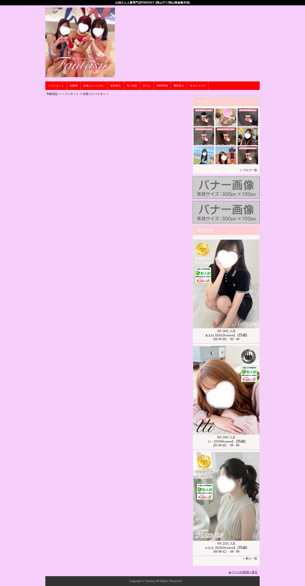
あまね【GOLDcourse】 (220, 335)
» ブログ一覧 (248, 170)
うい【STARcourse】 (221, 441)
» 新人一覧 (250, 558)
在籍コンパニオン (94, 85)
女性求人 (115, 85)
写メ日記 (132, 85)
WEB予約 (162, 85)
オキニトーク (198, 85)
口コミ (147, 85)
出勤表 (74, 85)
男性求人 (178, 85)
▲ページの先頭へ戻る (242, 572)
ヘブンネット (56, 85)
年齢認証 (52, 94)
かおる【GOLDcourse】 (220, 547)
